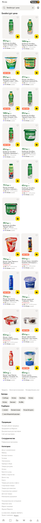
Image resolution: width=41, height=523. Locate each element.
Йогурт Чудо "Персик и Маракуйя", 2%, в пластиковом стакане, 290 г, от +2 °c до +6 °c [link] (10, 262)
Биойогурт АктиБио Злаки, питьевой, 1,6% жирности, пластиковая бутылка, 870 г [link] (10, 116)
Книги (4, 480)
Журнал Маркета (7, 509)
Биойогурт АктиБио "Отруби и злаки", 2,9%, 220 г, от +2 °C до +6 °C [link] (10, 80)
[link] (5, 398)
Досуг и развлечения (8, 450)
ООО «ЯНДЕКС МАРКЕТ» (15, 513)
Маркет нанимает (7, 506)
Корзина (30, 520)
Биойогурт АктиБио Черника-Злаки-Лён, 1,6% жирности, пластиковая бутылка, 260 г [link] (29, 116)
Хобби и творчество (8, 474)
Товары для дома (7, 466)
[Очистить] (32, 7)
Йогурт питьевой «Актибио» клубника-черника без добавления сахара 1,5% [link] (11, 188)
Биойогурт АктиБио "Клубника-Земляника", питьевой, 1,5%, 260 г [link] (10, 152)
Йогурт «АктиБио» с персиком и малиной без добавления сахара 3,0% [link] (30, 80)
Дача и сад (5, 477)
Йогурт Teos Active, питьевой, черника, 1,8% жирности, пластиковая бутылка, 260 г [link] (10, 299)
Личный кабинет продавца (10, 426)
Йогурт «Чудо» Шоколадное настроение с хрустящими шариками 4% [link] (11, 338)
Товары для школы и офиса (10, 483)
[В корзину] (17, 36)
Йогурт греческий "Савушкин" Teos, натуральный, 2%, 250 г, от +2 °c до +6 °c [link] (29, 300)
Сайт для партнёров (8, 434)
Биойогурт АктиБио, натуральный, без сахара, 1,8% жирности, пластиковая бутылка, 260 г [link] (29, 188)
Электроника (6, 461)
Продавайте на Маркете (9, 428)
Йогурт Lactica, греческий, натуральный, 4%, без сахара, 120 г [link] (30, 375)
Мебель (4, 453)
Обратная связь (7, 503)
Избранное (23, 520)
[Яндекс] (16, 516)
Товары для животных (9, 488)
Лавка (17, 520)
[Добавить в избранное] (17, 17)
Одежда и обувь (7, 464)
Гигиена (4, 458)
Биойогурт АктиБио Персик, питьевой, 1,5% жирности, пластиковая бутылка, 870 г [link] (29, 44)
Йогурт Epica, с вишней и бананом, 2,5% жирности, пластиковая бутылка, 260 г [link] (30, 261)
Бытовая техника (7, 455)
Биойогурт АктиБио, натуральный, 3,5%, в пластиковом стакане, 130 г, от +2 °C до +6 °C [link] (29, 152)
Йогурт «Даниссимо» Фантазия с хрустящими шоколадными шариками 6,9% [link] (30, 337)
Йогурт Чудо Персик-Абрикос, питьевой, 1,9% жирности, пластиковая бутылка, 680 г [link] (10, 375)
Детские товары (7, 494)
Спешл (10, 520)
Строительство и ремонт (9, 491)
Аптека (4, 469)
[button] (38, 7)
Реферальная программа (10, 442)
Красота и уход (6, 472)
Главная (3, 520)
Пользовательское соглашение (11, 501)
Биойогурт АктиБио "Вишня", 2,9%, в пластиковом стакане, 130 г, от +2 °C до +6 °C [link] (10, 226)
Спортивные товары (8, 485)
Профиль (37, 520)
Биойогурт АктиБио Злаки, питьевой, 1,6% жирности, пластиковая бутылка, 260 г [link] (10, 44)
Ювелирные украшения (9, 496)
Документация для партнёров (11, 431)
